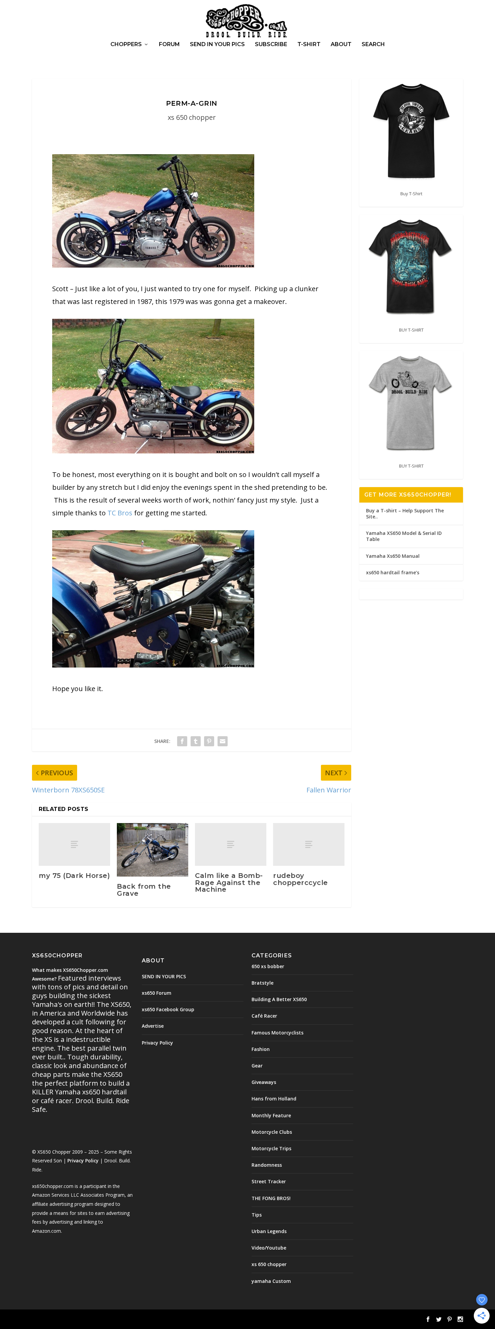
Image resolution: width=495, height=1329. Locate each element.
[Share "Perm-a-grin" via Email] (222, 741)
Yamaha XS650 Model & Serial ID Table (404, 536)
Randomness (267, 1165)
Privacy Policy (83, 1160)
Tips (257, 1215)
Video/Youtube (269, 1248)
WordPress (141, 1320)
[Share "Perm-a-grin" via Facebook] (182, 741)
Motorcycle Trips (271, 1148)
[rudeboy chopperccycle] (308, 844)
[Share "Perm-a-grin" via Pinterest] (209, 741)
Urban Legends (269, 1231)
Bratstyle (262, 983)
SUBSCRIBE (271, 44)
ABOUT (341, 44)
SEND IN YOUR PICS (217, 44)
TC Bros (119, 512)
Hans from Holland (274, 1098)
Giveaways (264, 1082)
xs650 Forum (156, 993)
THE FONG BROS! (271, 1198)
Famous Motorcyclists (277, 1032)
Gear (257, 1065)
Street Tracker (269, 1181)
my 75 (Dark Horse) (74, 876)
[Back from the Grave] (152, 850)
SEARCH (373, 44)
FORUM (169, 44)
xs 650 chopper (192, 117)
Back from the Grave (144, 889)
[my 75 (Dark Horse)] (74, 844)
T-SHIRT (309, 44)
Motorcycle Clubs (272, 1132)
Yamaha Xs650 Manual (393, 556)
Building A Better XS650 (279, 999)
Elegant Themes (78, 1320)
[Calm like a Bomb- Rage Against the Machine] (230, 844)
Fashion (261, 1049)
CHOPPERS (126, 44)
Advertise (153, 1026)
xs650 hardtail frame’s (392, 572)
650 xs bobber (268, 966)
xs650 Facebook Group (168, 1009)
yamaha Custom (271, 1281)
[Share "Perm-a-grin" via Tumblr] (195, 741)
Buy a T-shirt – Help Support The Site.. (405, 513)
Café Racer (264, 1016)
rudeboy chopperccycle (300, 879)
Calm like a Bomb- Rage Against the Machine (229, 882)
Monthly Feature (271, 1115)
